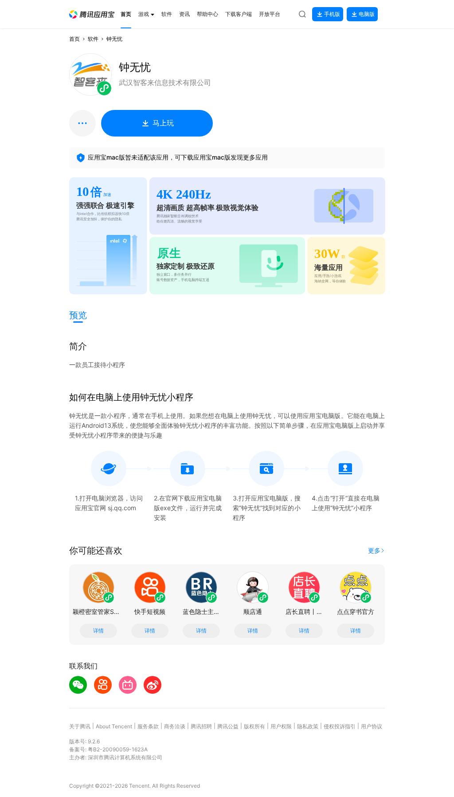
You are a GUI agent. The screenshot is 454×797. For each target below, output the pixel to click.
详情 (98, 631)
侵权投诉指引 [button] (340, 726)
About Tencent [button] (114, 726)
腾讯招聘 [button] (201, 726)
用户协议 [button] (371, 726)
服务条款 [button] (148, 726)
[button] (91, 14)
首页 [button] (74, 38)
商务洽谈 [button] (174, 726)
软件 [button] (93, 38)
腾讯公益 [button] (228, 726)
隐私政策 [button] (307, 726)
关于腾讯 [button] (79, 726)
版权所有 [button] (254, 726)
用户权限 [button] (281, 726)
